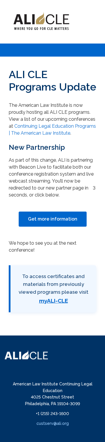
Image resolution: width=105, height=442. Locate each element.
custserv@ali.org (52, 423)
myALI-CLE (53, 300)
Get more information (52, 219)
